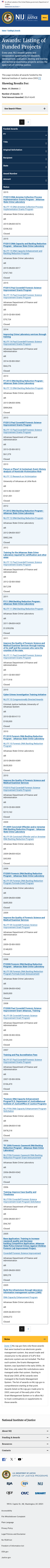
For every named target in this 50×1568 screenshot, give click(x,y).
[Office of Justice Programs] (8, 18)
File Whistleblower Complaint (13, 1516)
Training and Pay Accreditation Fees (20, 1055)
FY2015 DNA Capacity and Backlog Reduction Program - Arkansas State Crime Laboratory (24, 244)
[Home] (26, 17)
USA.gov (4, 1552)
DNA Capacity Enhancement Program (20, 1297)
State (5, 165)
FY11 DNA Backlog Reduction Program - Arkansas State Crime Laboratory (22, 602)
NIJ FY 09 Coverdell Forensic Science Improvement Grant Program (20, 926)
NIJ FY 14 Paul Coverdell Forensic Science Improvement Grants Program (22, 342)
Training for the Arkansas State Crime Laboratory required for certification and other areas (24, 555)
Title (5, 142)
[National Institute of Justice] (40, 1485)
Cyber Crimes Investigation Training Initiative (24, 694)
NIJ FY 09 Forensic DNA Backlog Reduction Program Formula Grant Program (23, 882)
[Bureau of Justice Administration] (9, 1485)
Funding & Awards (14, 30)
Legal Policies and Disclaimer (13, 1534)
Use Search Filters (12, 108)
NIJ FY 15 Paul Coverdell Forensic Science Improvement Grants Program (22, 296)
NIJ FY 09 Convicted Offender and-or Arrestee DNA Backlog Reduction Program (24, 837)
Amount (7, 179)
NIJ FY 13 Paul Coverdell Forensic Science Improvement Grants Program (22, 431)
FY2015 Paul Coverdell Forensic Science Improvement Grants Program (22, 289)
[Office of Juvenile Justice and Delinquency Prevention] (9, 1495)
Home (4, 30)
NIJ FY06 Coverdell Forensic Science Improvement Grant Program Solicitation (22, 1200)
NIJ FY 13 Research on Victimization (20, 476)
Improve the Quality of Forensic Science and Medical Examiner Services (24, 781)
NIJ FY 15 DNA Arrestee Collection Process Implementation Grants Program (23, 208)
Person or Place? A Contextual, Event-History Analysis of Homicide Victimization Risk (24, 470)
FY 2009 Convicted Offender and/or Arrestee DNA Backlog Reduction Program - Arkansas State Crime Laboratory (24, 829)
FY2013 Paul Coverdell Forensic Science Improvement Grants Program (22, 423)
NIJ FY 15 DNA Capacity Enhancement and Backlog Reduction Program (22, 252)
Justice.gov (6, 1557)
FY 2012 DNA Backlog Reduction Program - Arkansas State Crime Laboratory (23, 512)
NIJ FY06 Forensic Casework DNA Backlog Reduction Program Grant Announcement (22, 1156)
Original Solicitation (12, 150)
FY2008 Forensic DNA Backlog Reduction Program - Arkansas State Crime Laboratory (23, 965)
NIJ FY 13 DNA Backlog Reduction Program (23, 388)
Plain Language (7, 1522)
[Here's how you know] (25, 4)
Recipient (7, 157)
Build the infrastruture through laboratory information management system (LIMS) (22, 1291)
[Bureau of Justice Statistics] (25, 1487)
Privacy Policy (7, 1528)
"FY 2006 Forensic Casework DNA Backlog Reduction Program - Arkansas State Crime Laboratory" (23, 1148)
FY (25, 135)
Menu (45, 18)
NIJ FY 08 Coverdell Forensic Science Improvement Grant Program (20, 1016)
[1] (39, 78)
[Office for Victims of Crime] (25, 1495)
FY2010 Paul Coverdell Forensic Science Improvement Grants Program (21, 788)
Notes (7, 1339)
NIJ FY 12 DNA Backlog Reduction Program (23, 518)
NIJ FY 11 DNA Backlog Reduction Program (23, 609)
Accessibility (6, 1511)
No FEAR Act (6, 1540)
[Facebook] (4, 1460)
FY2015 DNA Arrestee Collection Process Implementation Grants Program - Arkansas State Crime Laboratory (23, 199)
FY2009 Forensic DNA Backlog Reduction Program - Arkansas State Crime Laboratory (23, 874)
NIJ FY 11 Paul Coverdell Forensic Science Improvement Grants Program (22, 656)
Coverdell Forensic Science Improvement (22, 1253)
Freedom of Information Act (12, 1546)
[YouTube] (20, 1460)
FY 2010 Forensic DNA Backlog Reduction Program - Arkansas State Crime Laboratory (23, 737)
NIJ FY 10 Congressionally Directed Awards (23, 699)
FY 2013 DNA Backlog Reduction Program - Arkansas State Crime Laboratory (23, 382)
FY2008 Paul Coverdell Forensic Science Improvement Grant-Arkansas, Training (22, 1009)
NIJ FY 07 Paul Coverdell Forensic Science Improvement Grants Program (22, 1060)
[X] (12, 1460)
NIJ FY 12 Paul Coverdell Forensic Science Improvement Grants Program (22, 563)
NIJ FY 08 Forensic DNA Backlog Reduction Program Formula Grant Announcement (23, 972)
